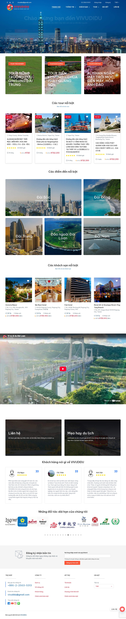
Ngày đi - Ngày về (55, 35)
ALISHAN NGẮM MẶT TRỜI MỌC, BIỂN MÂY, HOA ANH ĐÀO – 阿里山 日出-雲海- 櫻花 (18, 141)
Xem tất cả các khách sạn (63, 269)
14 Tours (29, 239)
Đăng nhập (97, 2)
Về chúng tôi (39, 587)
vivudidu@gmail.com (24, 2)
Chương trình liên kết (71, 592)
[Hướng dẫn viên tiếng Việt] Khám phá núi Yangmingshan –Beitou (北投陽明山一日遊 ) (47, 141)
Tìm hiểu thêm (74, 452)
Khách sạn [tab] (21, 31)
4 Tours (107, 239)
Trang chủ (56, 7)
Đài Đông (102, 197)
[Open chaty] (122, 609)
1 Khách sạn (20, 239)
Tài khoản (67, 583)
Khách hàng (39, 592)
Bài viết (105, 7)
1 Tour (63, 241)
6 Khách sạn (39, 200)
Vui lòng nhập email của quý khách (76, 552)
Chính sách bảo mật (42, 596)
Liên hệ (116, 7)
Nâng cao (97, 36)
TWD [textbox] (97, 586)
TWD (116, 2)
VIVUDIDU (23, 615)
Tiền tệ (96, 583)
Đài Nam (102, 236)
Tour (95, 7)
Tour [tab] (10, 31)
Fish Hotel (68, 305)
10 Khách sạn (98, 239)
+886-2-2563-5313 (20, 585)
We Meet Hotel (40, 305)
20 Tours (49, 200)
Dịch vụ (37, 583)
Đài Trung (24, 236)
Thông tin (70, 7)
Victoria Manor (11, 305)
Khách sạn (83, 7)
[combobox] (104, 586)
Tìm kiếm (113, 37)
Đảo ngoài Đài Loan (63, 236)
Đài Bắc (43, 197)
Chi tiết (12, 90)
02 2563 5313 (85, 2)
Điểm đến (14, 36)
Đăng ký (108, 2)
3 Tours (102, 200)
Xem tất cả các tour (63, 106)
